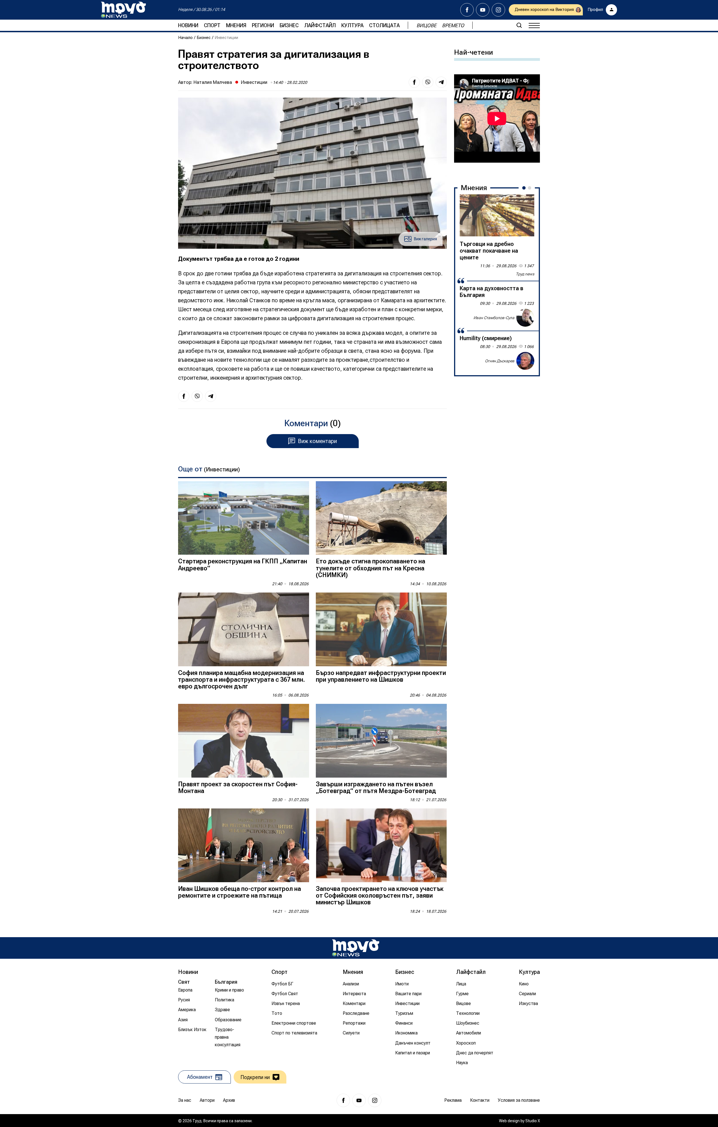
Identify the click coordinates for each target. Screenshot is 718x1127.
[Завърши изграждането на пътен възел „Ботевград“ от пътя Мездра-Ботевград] (381, 741)
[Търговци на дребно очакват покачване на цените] (497, 215)
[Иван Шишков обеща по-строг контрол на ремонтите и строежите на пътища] (243, 845)
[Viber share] (427, 82)
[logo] (123, 10)
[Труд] (355, 948)
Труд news (525, 274)
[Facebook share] (414, 82)
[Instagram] (498, 10)
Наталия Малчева (213, 82)
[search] (519, 25)
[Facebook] (467, 10)
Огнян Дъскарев (499, 360)
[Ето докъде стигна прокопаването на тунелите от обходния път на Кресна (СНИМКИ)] (381, 518)
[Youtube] (482, 10)
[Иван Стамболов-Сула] (525, 318)
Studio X (532, 1121)
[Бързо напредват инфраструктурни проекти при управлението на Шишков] (381, 629)
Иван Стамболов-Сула (493, 317)
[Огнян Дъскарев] (525, 361)
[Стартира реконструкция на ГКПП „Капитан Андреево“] (243, 518)
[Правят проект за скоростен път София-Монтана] (243, 741)
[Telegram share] (441, 82)
